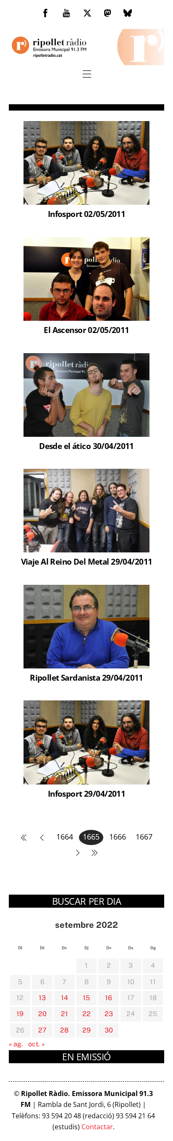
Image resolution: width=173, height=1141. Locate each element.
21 (64, 1014)
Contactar (97, 1126)
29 (86, 1030)
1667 (144, 837)
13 (42, 998)
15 (86, 998)
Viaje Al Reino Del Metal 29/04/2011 (86, 561)
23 (109, 1014)
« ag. (16, 1044)
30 (109, 1030)
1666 (117, 837)
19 (20, 1014)
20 (42, 1014)
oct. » (36, 1044)
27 (42, 1030)
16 (108, 998)
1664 (64, 837)
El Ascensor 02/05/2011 (86, 329)
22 (86, 1014)
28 (64, 1030)
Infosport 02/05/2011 (86, 213)
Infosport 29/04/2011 (86, 793)
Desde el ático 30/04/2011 (86, 446)
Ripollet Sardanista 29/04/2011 (86, 677)
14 (64, 998)
